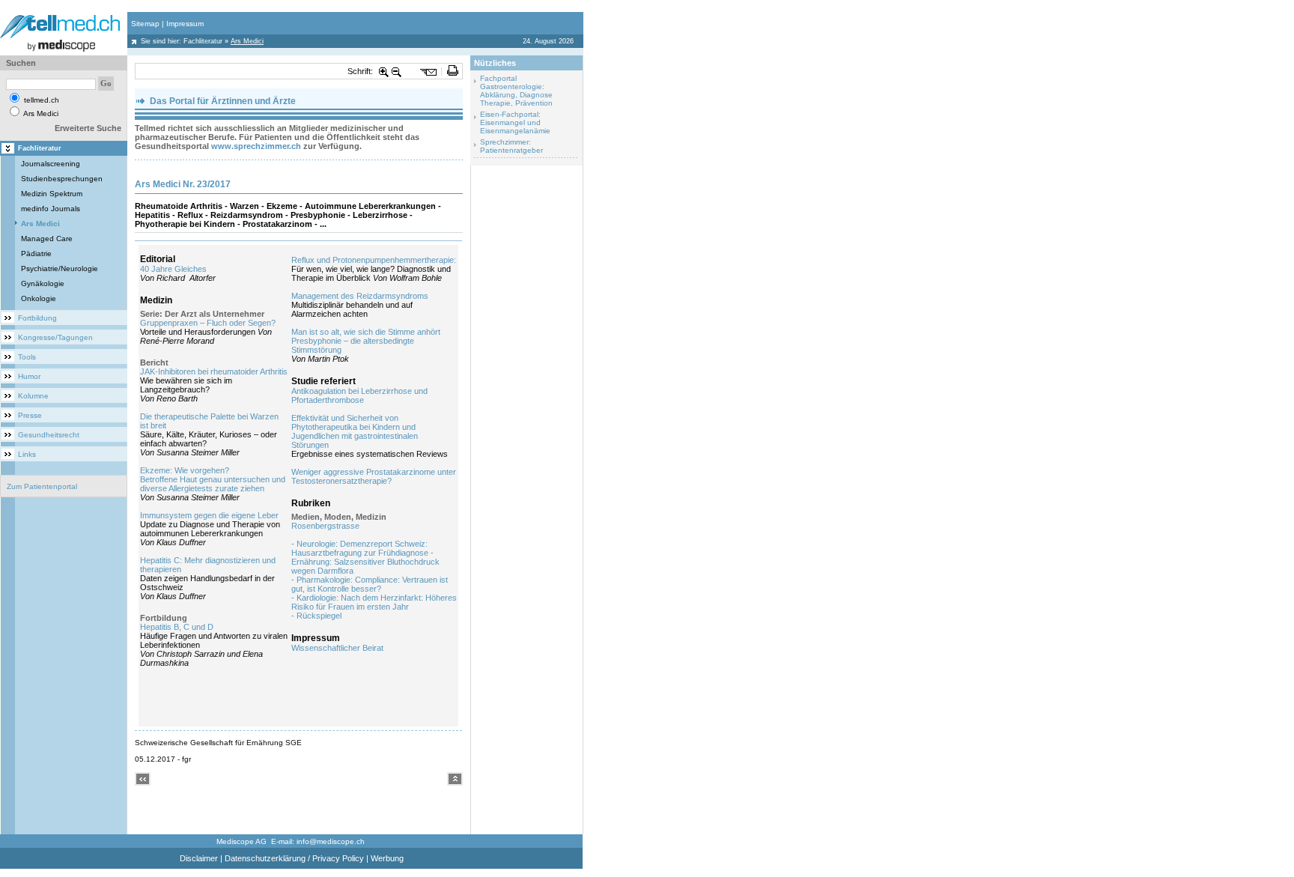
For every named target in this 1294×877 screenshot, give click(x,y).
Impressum (185, 23)
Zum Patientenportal (42, 486)
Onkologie (38, 298)
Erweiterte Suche (88, 128)
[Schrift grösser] (384, 71)
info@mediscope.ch (331, 841)
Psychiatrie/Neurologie (59, 268)
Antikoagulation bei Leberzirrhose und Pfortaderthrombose (359, 395)
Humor (29, 376)
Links (27, 454)
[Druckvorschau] (452, 71)
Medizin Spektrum (51, 193)
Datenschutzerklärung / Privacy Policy (294, 858)
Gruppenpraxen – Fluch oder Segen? (208, 322)
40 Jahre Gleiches (173, 268)
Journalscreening (50, 164)
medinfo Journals (50, 208)
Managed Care (47, 238)
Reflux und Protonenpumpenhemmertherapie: (373, 259)
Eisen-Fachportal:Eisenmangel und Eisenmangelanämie (515, 122)
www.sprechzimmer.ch (256, 146)
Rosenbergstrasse (325, 525)
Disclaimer (199, 858)
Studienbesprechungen (62, 179)
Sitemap (145, 23)
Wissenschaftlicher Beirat (337, 647)
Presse (30, 415)
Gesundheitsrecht (48, 435)
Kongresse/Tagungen (55, 337)
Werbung (387, 858)
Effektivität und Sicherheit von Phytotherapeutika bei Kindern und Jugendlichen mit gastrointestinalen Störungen (354, 431)
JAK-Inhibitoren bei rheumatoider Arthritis (214, 371)
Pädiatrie (36, 253)
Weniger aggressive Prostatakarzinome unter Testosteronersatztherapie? (373, 476)
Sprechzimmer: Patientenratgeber (511, 146)
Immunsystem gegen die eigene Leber (209, 515)
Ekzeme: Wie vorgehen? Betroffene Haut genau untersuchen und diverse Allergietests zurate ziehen (212, 479)
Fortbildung (37, 318)
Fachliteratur (202, 41)
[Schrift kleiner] (397, 71)
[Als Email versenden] (428, 71)
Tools (27, 357)
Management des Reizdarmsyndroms (359, 295)
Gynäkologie (42, 283)
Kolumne (33, 396)
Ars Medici (40, 223)
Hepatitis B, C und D (176, 626)
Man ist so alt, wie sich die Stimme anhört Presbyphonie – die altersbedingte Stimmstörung (365, 340)
